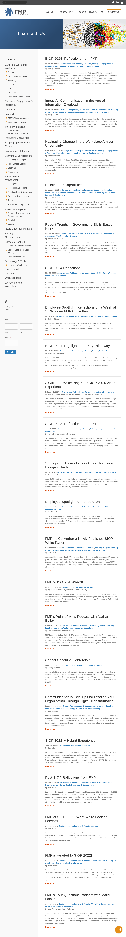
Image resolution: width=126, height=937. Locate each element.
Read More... (50, 89)
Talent (10, 200)
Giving (11, 85)
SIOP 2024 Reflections (62, 268)
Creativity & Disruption (18, 160)
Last (21, 332)
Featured (10, 109)
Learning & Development (18, 155)
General (9, 114)
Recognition (13, 184)
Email (8, 338)
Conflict (11, 220)
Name (8, 320)
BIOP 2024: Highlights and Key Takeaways (78, 346)
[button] (113, 2)
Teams (11, 224)
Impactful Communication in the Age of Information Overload (75, 102)
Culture (11, 72)
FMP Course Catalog (17, 164)
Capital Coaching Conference (68, 660)
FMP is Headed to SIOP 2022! (68, 855)
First (6, 332)
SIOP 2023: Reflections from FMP (71, 424)
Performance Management (76, 550)
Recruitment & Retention (18, 228)
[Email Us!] (118, 929)
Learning (12, 168)
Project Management (16, 209)
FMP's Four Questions (17, 122)
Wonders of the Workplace (100, 112)
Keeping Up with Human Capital (89, 233)
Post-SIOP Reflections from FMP (70, 777)
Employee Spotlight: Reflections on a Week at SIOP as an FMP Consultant (80, 309)
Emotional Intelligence (17, 76)
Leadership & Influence (17, 151)
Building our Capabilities (64, 185)
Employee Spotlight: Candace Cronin (73, 502)
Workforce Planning (16, 257)
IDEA (10, 89)
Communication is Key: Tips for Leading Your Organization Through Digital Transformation (79, 699)
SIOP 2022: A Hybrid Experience (70, 740)
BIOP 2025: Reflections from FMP (71, 58)
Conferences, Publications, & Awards (75, 64)
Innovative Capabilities (17, 137)
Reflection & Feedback (18, 188)
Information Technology (18, 265)
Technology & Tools (15, 261)
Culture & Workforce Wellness (103, 273)
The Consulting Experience (67, 236)
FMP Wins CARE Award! (64, 582)
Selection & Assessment (18, 196)
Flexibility (12, 80)
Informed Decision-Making (19, 246)
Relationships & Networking (20, 192)
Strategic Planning (15, 242)
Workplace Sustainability (19, 97)
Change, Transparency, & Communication (77, 110)
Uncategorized (13, 277)
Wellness (12, 93)
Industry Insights (15, 126)
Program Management (17, 204)
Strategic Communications (76, 112)
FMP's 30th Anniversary (18, 118)
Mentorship (13, 172)
